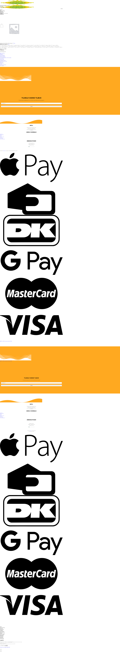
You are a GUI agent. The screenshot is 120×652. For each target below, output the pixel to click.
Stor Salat (2, 65)
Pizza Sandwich (3, 64)
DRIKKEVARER (2, 638)
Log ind (6, 645)
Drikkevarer (2, 55)
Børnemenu (2, 53)
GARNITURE (1, 637)
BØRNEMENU (1, 635)
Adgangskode (3, 643)
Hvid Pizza (2, 59)
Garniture (2, 58)
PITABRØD (1, 630)
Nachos (1, 62)
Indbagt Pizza (2, 12)
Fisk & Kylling (2, 56)
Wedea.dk (4, 150)
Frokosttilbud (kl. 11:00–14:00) (5, 57)
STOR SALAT (1, 636)
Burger (1, 54)
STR (1, 44)
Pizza (14, 43)
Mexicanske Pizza (3, 61)
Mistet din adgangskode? (5, 647)
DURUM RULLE (2, 14)
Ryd (8, 44)
